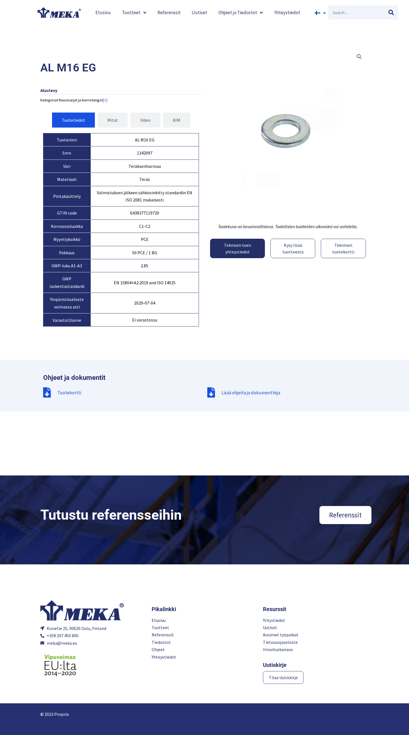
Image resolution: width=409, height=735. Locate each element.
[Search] (391, 12)
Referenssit (169, 12)
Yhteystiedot (287, 12)
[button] (359, 57)
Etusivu (103, 12)
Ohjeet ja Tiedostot (237, 12)
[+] (105, 100)
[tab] (73, 120)
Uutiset (199, 12)
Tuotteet (131, 12)
